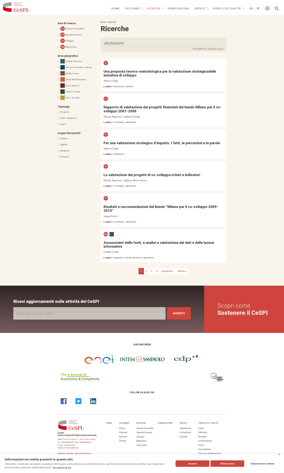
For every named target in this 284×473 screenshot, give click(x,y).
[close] (279, 454)
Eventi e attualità (227, 8)
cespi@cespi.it (70, 445)
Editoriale (202, 432)
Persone (123, 432)
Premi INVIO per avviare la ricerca (208, 49)
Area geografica (68, 55)
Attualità (202, 436)
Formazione (185, 432)
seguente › (167, 271)
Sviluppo (67, 40)
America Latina (73, 91)
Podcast (183, 436)
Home (116, 8)
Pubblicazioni (178, 8)
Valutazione (185, 428)
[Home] (16, 7)
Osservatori (142, 445)
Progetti (64, 112)
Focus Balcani (204, 449)
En (251, 8)
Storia (122, 428)
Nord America (72, 85)
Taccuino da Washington (209, 453)
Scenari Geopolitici (72, 28)
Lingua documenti (69, 133)
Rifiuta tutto (227, 463)
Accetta (192, 463)
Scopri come (242, 309)
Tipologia (64, 106)
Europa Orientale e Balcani (79, 67)
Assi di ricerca (67, 23)
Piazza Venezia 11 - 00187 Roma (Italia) (79, 439)
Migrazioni (68, 47)
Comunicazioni (205, 441)
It (258, 8)
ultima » (182, 271)
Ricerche (154, 8)
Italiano (64, 138)
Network (123, 436)
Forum (201, 445)
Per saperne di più (62, 467)
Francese (64, 156)
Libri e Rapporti (68, 118)
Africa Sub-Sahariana (76, 79)
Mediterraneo (72, 73)
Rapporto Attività (65, 454)
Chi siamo (133, 8)
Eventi (201, 428)
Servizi (200, 8)
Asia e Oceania (73, 97)
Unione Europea (74, 61)
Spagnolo (65, 150)
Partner (122, 441)
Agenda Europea (71, 34)
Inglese (64, 144)
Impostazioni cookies (262, 463)
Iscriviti (179, 313)
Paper (63, 124)
